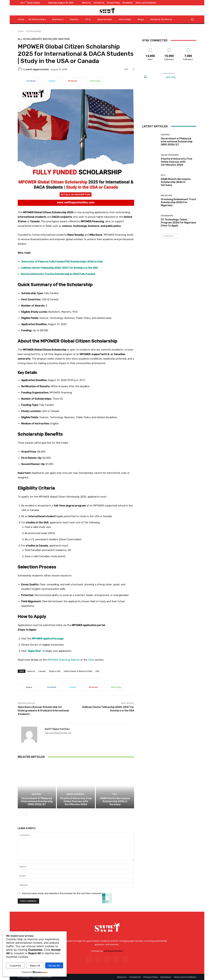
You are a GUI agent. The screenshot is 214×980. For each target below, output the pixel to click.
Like (150, 48)
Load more (168, 235)
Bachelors (50, 39)
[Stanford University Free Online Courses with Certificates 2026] (76, 785)
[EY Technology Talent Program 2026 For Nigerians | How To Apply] (150, 221)
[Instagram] (182, 3)
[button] (192, 19)
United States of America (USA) (78, 671)
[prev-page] (20, 814)
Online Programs (75, 794)
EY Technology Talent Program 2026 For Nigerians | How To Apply (178, 222)
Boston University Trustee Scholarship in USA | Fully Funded (58, 273)
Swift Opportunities (37, 69)
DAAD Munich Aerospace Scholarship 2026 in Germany (115, 801)
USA (97, 671)
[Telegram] (186, 3)
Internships (167, 216)
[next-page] (25, 814)
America (31, 671)
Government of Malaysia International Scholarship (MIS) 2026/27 (37, 801)
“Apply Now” (34, 650)
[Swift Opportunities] (20, 69)
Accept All (54, 965)
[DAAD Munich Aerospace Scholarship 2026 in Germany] (115, 785)
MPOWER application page (48, 638)
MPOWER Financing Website (63, 659)
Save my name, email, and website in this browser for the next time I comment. (62, 893)
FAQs (91, 659)
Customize (15, 965)
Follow (169, 48)
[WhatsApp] (194, 3)
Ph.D (114, 794)
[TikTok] (190, 3)
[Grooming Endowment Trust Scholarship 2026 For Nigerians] (150, 201)
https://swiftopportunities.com (58, 733)
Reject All (35, 965)
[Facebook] (178, 3)
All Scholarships (33, 31)
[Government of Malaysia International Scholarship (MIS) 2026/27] (37, 785)
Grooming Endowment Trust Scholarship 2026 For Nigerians (178, 202)
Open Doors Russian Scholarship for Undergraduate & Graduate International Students (43, 711)
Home (21, 31)
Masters (64, 39)
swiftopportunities (113, 951)
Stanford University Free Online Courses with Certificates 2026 (76, 801)
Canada (41, 671)
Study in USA (54, 671)
